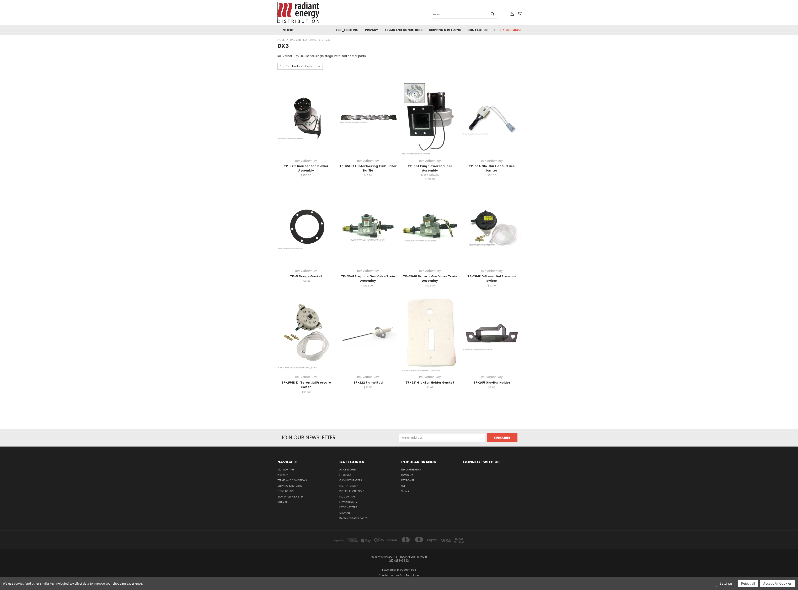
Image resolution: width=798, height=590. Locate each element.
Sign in (282, 496)
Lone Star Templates (406, 575)
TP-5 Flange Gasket (306, 276)
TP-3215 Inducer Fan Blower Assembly (306, 168)
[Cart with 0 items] (519, 13)
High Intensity (348, 486)
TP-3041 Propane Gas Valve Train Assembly (368, 278)
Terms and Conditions (403, 30)
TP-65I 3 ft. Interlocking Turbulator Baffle (368, 168)
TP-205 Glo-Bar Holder (491, 382)
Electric (345, 475)
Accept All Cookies (777, 583)
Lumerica (407, 475)
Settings (726, 583)
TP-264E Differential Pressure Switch (491, 278)
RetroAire (407, 480)
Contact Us (477, 30)
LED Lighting (347, 496)
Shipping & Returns (445, 30)
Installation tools (351, 491)
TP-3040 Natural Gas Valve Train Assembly (430, 278)
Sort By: (285, 66)
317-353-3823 (510, 30)
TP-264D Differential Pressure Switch (306, 384)
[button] (492, 475)
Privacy (371, 30)
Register (298, 496)
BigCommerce (406, 569)
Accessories (348, 469)
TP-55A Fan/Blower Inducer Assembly (430, 168)
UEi (403, 486)
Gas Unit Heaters (350, 480)
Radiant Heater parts (353, 518)
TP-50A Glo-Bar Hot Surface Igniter (492, 168)
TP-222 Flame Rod (368, 382)
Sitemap (282, 502)
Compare (305, 117)
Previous (787, 577)
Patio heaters (348, 507)
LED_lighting (347, 30)
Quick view (306, 109)
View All (406, 491)
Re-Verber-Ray (411, 469)
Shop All (344, 513)
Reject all (748, 583)
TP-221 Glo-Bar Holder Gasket (430, 382)
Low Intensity (348, 502)
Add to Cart (306, 125)
